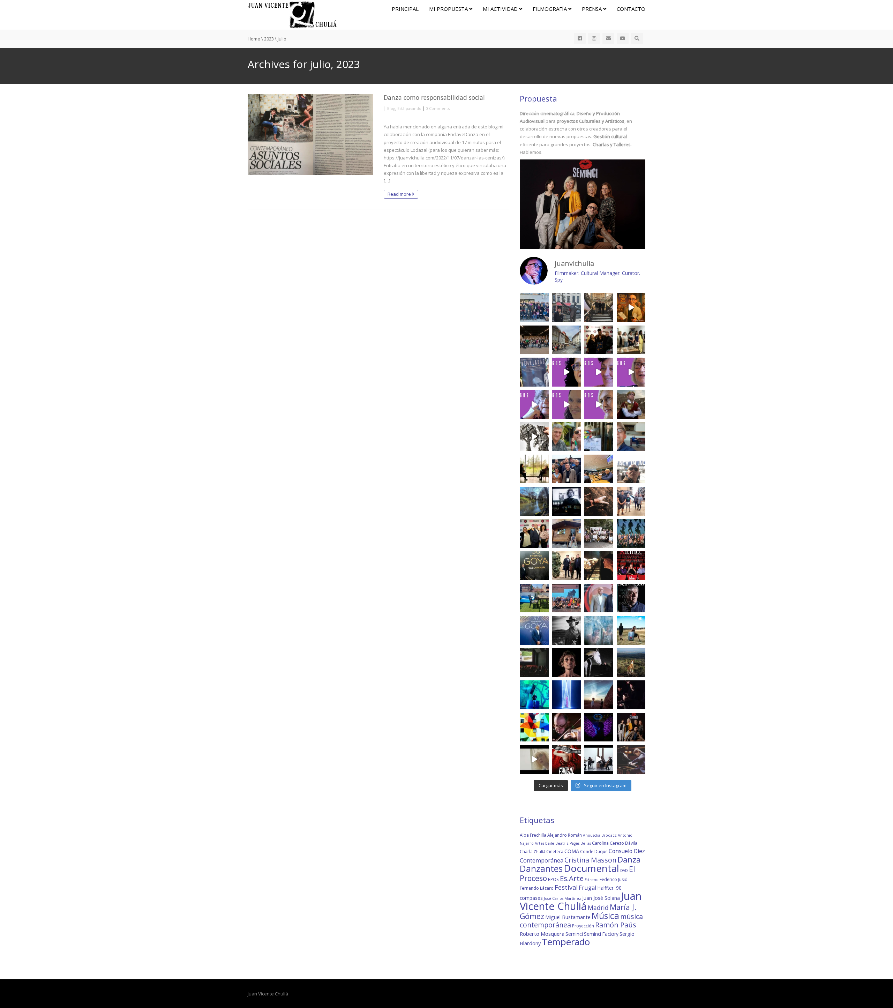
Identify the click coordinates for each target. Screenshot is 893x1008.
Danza (629, 859)
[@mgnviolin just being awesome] (566, 727)
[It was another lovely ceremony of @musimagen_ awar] (598, 340)
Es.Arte (572, 878)
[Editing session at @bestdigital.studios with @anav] (566, 501)
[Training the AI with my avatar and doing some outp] (566, 630)
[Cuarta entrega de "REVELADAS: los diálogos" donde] (631, 372)
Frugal (587, 887)
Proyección (583, 926)
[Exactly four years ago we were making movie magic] (598, 436)
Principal (405, 8)
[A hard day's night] (534, 565)
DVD (624, 870)
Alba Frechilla (533, 835)
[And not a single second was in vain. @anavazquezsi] (534, 469)
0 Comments (438, 108)
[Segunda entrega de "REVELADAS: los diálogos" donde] (566, 404)
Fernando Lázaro (537, 888)
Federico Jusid (614, 879)
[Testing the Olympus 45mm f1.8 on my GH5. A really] (598, 727)
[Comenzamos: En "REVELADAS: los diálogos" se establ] (598, 404)
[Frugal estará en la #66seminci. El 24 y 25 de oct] (566, 759)
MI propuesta (449, 8)
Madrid (598, 907)
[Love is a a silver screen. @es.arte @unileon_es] (534, 662)
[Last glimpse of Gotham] (631, 662)
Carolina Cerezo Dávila (614, 843)
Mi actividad (501, 8)
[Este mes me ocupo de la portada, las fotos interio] (631, 565)
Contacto (631, 8)
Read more (400, 194)
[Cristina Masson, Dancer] (566, 662)
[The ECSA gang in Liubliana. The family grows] (534, 340)
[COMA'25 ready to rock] (534, 436)
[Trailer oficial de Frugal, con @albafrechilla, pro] (534, 759)
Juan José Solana (601, 898)
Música (605, 915)
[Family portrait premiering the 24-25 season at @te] (631, 533)
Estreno (592, 879)
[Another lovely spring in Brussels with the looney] (534, 307)
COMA (571, 851)
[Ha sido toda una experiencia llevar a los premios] (534, 533)
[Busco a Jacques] (566, 307)
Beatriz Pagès (567, 843)
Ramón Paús (615, 924)
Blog (391, 108)
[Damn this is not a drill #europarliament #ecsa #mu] (598, 469)
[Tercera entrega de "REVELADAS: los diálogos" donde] (534, 404)
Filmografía (550, 8)
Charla (526, 851)
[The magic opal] (534, 694)
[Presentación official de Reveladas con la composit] (631, 340)
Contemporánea (541, 860)
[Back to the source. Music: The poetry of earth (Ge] (534, 501)
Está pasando (409, 108)
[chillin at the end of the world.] (598, 694)
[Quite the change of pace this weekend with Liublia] (566, 340)
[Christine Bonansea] (566, 694)
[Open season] (534, 598)
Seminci (574, 933)
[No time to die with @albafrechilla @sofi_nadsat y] (631, 727)
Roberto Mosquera (542, 933)
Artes (539, 843)
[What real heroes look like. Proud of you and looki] (631, 501)
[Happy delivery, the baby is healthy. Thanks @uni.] (534, 372)
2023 (269, 39)
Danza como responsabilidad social (434, 97)
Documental (591, 868)
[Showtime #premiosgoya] (566, 565)
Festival (566, 887)
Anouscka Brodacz (600, 835)
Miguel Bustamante (568, 916)
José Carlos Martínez (562, 898)
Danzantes (541, 868)
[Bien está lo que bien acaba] (631, 307)
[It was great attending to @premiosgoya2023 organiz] (534, 630)
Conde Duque (594, 851)
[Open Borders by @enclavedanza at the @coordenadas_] (598, 501)
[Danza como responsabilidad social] (310, 134)
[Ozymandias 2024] (598, 565)
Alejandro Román (564, 835)
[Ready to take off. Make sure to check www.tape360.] (631, 694)
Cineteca (554, 851)
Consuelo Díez (627, 851)
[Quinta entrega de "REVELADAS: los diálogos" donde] (598, 372)
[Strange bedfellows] (566, 436)
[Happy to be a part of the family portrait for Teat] (566, 598)
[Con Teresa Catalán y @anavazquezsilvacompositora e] (631, 436)
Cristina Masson (590, 860)
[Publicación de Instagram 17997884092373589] (598, 759)
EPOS (553, 879)
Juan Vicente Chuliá (580, 901)
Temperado (566, 941)
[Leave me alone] (566, 533)
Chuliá (539, 851)
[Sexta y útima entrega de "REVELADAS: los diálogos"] (566, 372)
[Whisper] (598, 662)
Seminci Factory (601, 934)
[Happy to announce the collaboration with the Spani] (598, 598)
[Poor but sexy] (534, 727)
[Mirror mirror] (598, 630)
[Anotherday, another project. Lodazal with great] (631, 630)
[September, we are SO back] (631, 404)
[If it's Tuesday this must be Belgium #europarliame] (631, 469)
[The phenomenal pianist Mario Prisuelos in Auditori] (631, 759)
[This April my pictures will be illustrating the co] (631, 598)
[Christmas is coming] (598, 307)
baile (549, 843)
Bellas (585, 843)
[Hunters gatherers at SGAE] (598, 533)
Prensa (592, 8)
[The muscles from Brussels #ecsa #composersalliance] (566, 469)
